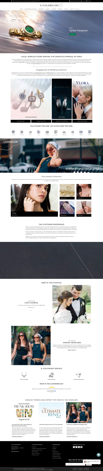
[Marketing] (62, 241)
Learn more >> (72, 350)
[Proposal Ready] (31, 98)
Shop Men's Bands (82, 121)
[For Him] (62, 98)
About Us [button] (72, 9)
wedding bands (50, 72)
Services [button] (60, 9)
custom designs (36, 63)
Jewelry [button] (48, 9)
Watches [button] (54, 9)
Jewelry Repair (35, 451)
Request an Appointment (37, 450)
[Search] (80, 9)
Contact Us (54, 446)
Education (34, 446)
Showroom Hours (15, 451)
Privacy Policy (55, 451)
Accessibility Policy (56, 456)
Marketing (41, 241)
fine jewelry (22, 62)
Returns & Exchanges (56, 458)
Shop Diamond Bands (62, 121)
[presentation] (30, 310)
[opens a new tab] (74, 447)
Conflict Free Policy (56, 453)
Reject (80, 469)
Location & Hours (35, 454)
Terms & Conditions (56, 454)
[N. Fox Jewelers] (51, 5)
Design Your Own (41, 121)
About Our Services (36, 453)
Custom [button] (66, 9)
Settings (86, 469)
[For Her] (82, 98)
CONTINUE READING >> (17, 436)
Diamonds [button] (41, 9)
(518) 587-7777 (14, 449)
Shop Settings (20, 121)
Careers (54, 450)
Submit (89, 464)
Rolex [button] (21, 9)
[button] (76, 9)
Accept (75, 469)
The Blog (54, 448)
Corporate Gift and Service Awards (39, 448)
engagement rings (39, 72)
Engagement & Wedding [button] (31, 9)
